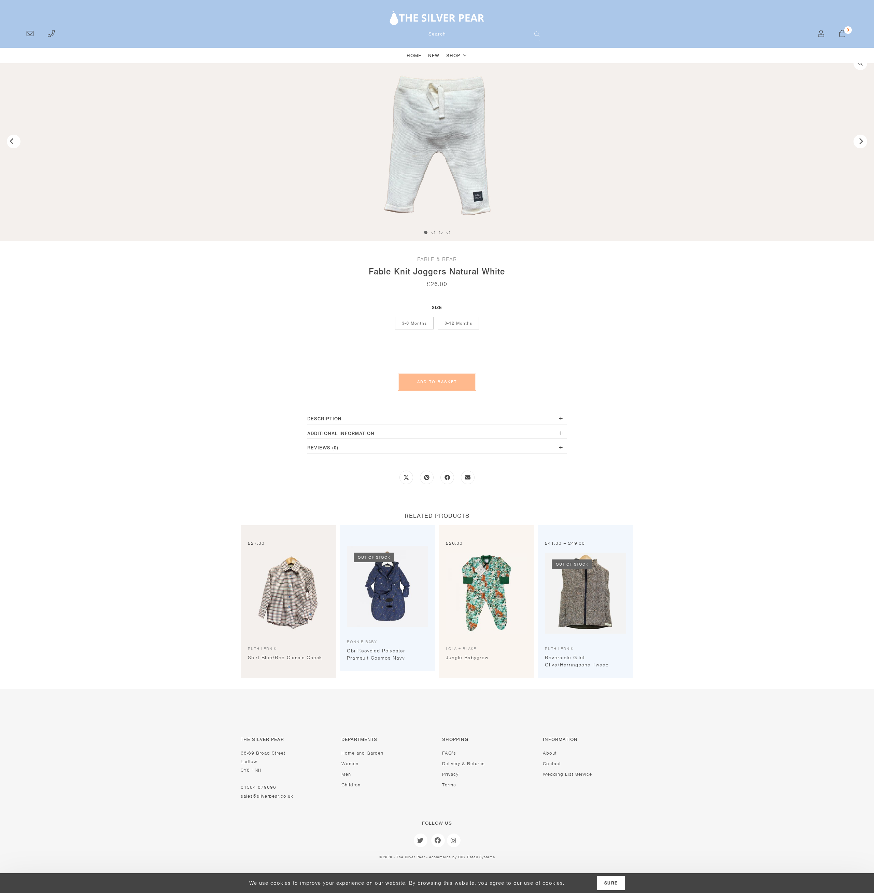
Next (860, 141)
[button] (860, 63)
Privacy (450, 774)
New (433, 55)
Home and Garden (362, 753)
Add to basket (437, 381)
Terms (449, 785)
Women (349, 764)
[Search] (532, 34)
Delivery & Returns (463, 764)
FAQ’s (449, 753)
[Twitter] (420, 840)
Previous (13, 141)
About (550, 753)
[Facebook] (438, 840)
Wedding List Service (567, 774)
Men (346, 774)
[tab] (437, 419)
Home (414, 55)
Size (437, 307)
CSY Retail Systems (476, 856)
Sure (611, 883)
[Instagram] (454, 840)
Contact (552, 764)
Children (351, 785)
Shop (453, 55)
